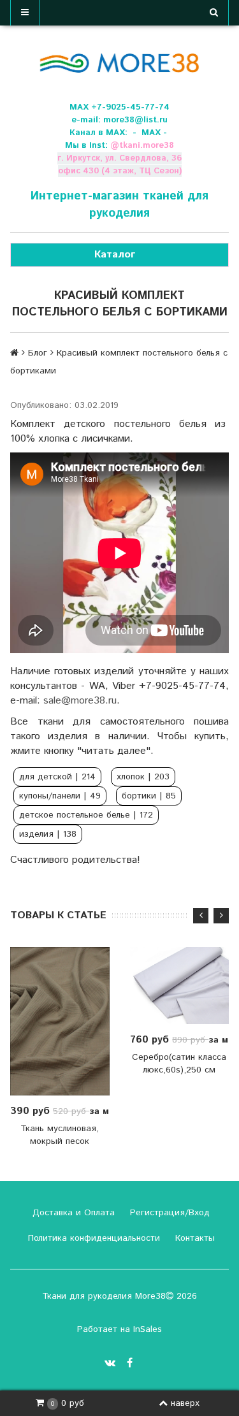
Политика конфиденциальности (92, 1238)
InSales (147, 1329)
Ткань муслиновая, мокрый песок (59, 1135)
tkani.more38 (146, 146)
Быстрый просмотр (71, 1021)
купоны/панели (60, 796)
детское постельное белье (86, 815)
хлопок (143, 776)
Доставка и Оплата (72, 1212)
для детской (57, 776)
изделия (47, 834)
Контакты (193, 1238)
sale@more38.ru (80, 700)
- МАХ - (150, 133)
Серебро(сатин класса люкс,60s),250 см (179, 1063)
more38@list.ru (135, 120)
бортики (149, 796)
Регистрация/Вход (168, 1212)
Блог (37, 353)
